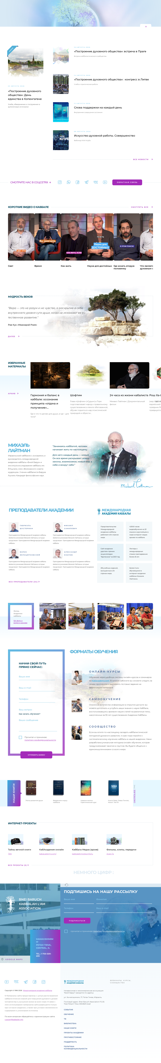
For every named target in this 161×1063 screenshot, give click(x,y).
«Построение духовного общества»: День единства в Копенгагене (25, 181)
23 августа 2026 (16, 173)
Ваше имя (69, 993)
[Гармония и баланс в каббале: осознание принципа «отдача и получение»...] (50, 462)
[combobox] (66, 1005)
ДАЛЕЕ (12, 423)
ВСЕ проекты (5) (18, 952)
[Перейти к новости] (61, 143)
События (57, 17)
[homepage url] (21, 18)
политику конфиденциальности (40, 827)
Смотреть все (134, 883)
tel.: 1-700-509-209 (43, 1041)
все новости (141, 246)
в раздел (75, 92)
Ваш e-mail (102, 1002)
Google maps (14, 1046)
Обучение (68, 17)
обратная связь (127, 269)
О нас (42, 17)
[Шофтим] (97, 462)
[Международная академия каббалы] (77, 269)
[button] (3, 57)
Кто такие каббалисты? (43, 113)
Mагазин (100, 17)
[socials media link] (60, 269)
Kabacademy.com (100, 767)
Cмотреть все (140, 294)
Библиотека (88, 17)
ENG (60, 2)
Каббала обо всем (67, 113)
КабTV (77, 17)
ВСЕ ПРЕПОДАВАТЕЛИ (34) (23, 668)
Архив (12, 480)
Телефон (68, 1002)
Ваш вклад (111, 17)
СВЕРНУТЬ (139, 113)
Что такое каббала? (18, 113)
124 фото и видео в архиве (20, 708)
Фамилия (101, 993)
